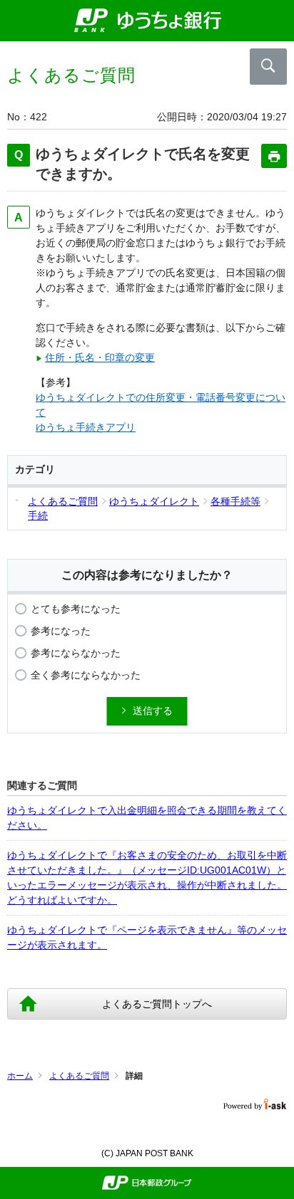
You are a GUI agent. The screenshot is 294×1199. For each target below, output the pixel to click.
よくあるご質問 (79, 1076)
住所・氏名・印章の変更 (100, 357)
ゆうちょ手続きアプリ (86, 427)
